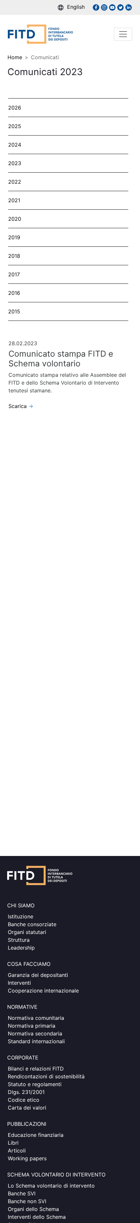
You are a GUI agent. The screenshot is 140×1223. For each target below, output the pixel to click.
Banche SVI (21, 1193)
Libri (13, 1142)
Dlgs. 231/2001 (26, 1092)
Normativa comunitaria (36, 1018)
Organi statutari (27, 932)
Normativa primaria (31, 1025)
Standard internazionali (36, 1041)
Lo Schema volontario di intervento (51, 1185)
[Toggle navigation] (123, 34)
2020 (14, 219)
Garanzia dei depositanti (38, 975)
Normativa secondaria (35, 1033)
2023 (14, 163)
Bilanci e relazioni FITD (36, 1068)
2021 (14, 200)
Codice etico (23, 1100)
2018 (14, 256)
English (76, 7)
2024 (14, 144)
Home (14, 57)
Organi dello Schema (33, 1209)
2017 (14, 274)
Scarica (20, 406)
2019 (14, 237)
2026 (14, 107)
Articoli (17, 1150)
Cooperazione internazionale (43, 990)
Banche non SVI (27, 1201)
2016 (14, 293)
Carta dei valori (27, 1107)
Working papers (27, 1158)
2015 (14, 311)
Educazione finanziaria (35, 1135)
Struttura (19, 940)
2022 (14, 181)
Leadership (21, 947)
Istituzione (20, 916)
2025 (14, 126)
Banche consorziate (32, 924)
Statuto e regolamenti (35, 1084)
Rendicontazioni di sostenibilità (46, 1076)
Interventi (19, 983)
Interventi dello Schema (37, 1217)
